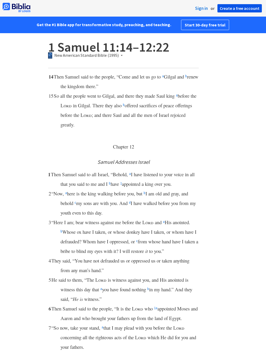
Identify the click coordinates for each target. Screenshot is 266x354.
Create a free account (240, 8)
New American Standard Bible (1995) (86, 55)
